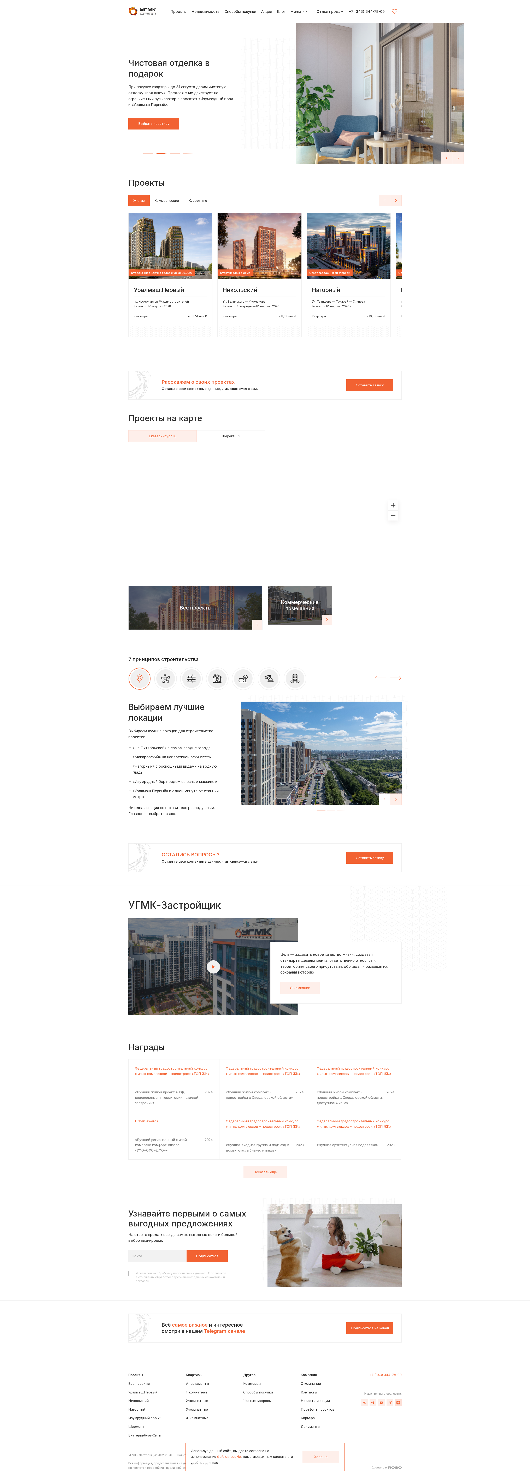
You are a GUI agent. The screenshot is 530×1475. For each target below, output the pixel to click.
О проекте (146, 123)
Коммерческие (166, 200)
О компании (300, 981)
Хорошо (321, 1457)
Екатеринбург (162, 436)
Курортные (198, 200)
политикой (218, 1266)
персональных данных (189, 1266)
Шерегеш (231, 436)
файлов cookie (229, 1457)
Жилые (139, 200)
